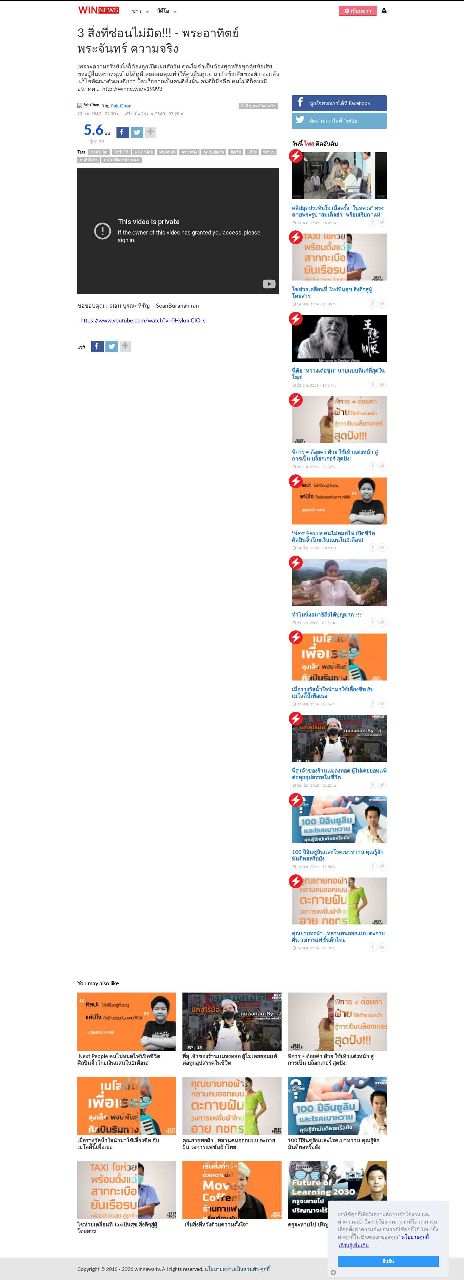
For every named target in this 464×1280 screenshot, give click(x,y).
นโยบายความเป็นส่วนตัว (232, 1269)
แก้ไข (252, 152)
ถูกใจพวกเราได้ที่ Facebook (340, 103)
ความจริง (189, 152)
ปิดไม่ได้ (121, 152)
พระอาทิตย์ (144, 152)
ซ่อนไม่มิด (99, 152)
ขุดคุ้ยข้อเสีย (214, 152)
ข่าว (136, 11)
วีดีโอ (163, 11)
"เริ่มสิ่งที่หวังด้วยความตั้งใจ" (215, 1224)
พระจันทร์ (167, 152)
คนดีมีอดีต (88, 160)
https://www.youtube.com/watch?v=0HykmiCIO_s (142, 321)
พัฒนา (268, 152)
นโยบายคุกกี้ (415, 1237)
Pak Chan (121, 105)
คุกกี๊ (265, 1269)
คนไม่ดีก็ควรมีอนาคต (121, 160)
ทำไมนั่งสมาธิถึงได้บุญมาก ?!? (327, 614)
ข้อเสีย (235, 152)
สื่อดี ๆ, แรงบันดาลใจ (258, 106)
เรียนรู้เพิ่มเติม (354, 1245)
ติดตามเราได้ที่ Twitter (334, 121)
